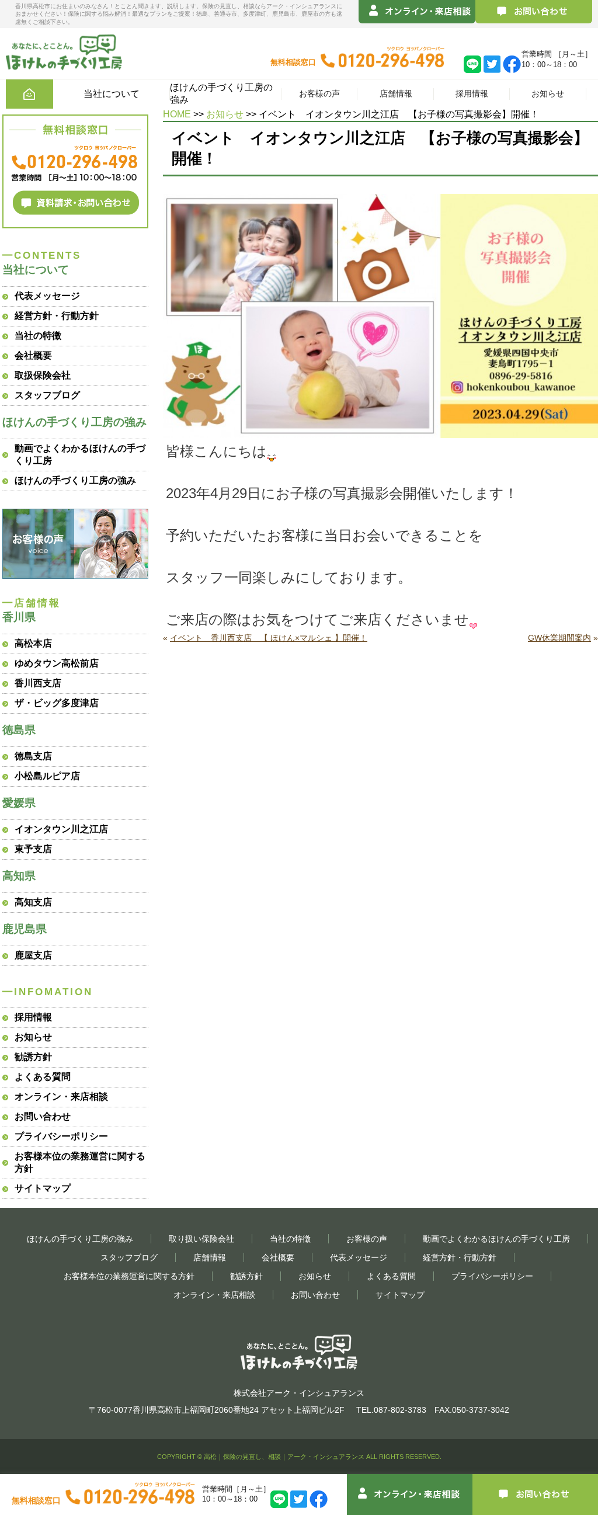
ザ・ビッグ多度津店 (57, 703)
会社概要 (33, 355)
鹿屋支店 (33, 955)
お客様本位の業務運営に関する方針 (129, 1276)
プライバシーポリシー (61, 1136)
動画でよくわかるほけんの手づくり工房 (496, 1238)
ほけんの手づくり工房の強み (75, 480)
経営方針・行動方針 (57, 316)
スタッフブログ (47, 395)
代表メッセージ (47, 296)
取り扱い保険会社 (201, 1238)
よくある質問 (43, 1077)
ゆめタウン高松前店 (57, 663)
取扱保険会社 (43, 375)
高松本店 (33, 643)
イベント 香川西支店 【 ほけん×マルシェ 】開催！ (268, 637)
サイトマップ (43, 1188)
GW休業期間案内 (559, 637)
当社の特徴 (38, 335)
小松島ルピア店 (47, 776)
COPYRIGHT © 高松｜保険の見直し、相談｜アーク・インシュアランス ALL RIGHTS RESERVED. (299, 1456)
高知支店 (33, 902)
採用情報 (472, 93)
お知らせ (547, 93)
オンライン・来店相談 (61, 1096)
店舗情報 (396, 93)
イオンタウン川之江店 (61, 829)
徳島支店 (33, 756)
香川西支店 (38, 683)
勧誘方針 (33, 1057)
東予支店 (33, 849)
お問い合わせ (43, 1116)
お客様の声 (319, 93)
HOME (177, 114)
